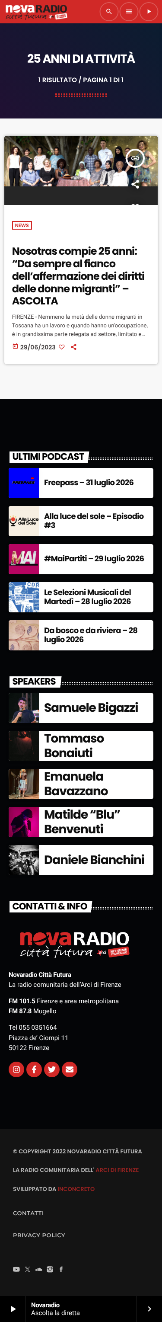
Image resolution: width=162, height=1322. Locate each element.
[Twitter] (52, 1069)
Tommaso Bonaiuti (74, 746)
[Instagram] (16, 1069)
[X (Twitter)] (27, 1270)
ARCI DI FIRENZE (117, 1170)
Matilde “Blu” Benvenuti (82, 822)
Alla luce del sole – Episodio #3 (94, 521)
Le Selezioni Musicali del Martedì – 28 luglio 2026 (87, 597)
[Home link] (36, 12)
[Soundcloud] (38, 1270)
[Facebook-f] (34, 1069)
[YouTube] (16, 1270)
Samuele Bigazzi (91, 707)
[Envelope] (69, 1069)
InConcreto (76, 1189)
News (22, 225)
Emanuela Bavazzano (76, 784)
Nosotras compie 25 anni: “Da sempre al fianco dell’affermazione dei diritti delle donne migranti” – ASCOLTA (78, 276)
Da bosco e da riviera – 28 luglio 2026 (90, 635)
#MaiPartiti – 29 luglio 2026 (94, 559)
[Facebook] (61, 1270)
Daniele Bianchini (94, 859)
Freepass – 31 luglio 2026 (88, 482)
